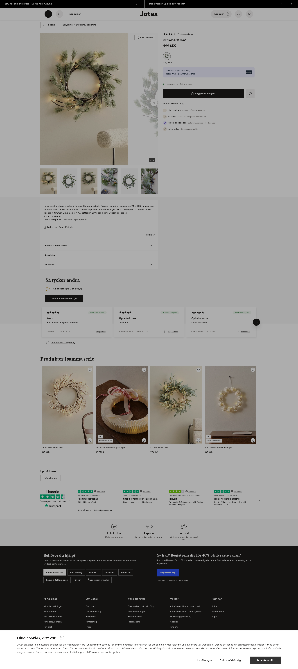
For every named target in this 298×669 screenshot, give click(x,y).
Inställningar (204, 660)
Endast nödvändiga (230, 660)
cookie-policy (112, 652)
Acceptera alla (265, 660)
